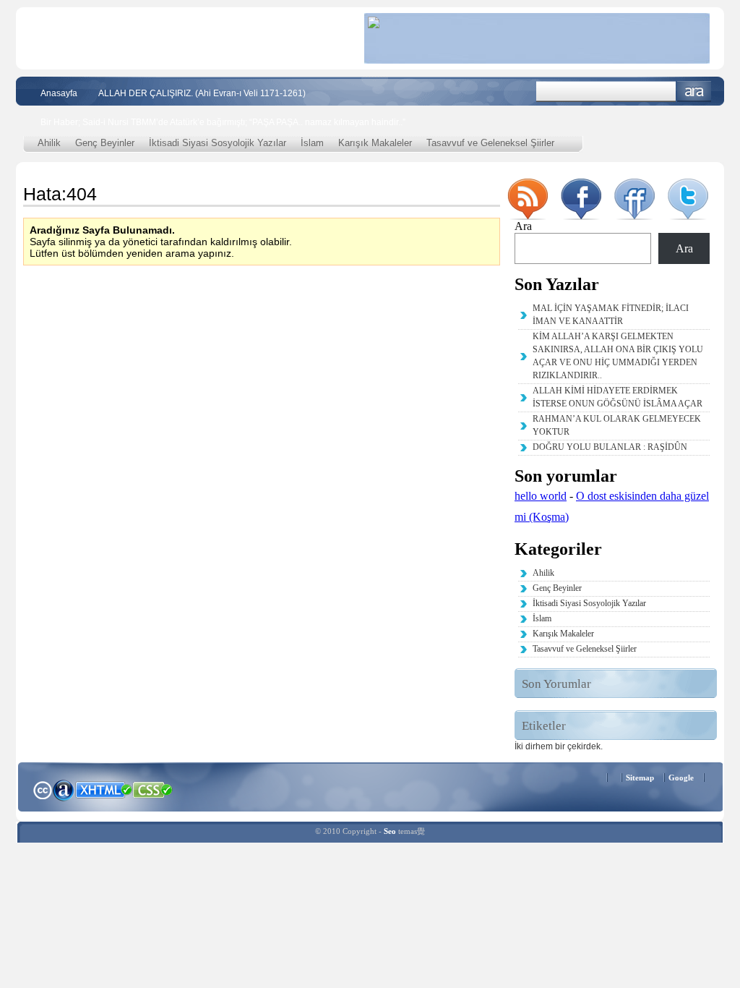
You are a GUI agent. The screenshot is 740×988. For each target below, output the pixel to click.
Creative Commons (42, 788)
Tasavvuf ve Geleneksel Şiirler (490, 142)
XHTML (103, 788)
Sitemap (640, 777)
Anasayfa (58, 93)
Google (681, 777)
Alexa (63, 789)
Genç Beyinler (104, 142)
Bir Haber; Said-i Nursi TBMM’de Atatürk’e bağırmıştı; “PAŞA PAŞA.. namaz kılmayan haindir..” (222, 122)
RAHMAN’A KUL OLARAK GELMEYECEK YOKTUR (617, 425)
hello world (541, 496)
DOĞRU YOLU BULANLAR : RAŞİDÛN (610, 447)
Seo (390, 831)
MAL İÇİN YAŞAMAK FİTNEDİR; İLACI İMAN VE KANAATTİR (611, 314)
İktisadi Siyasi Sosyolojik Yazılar (217, 142)
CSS (152, 789)
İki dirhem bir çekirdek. (559, 746)
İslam (312, 142)
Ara (694, 91)
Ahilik (49, 142)
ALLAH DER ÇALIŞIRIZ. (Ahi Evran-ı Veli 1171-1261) (202, 93)
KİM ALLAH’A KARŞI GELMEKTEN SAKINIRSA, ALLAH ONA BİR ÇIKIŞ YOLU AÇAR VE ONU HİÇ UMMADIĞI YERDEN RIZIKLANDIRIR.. (618, 355)
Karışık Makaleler (375, 142)
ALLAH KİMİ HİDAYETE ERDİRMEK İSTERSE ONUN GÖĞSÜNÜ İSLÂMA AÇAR (617, 397)
